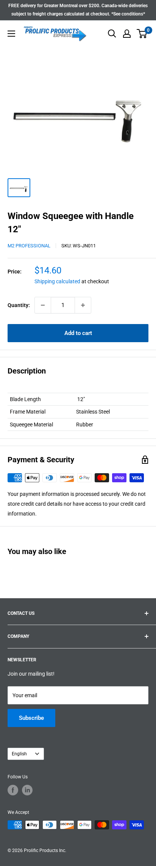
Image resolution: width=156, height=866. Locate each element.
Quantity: (19, 305)
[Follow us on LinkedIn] (27, 790)
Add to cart (78, 333)
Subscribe (31, 718)
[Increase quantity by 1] (83, 305)
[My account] (127, 33)
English (19, 753)
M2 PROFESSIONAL (29, 246)
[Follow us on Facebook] (13, 790)
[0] (142, 33)
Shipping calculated (57, 281)
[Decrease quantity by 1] (43, 305)
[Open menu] (11, 34)
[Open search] (112, 33)
